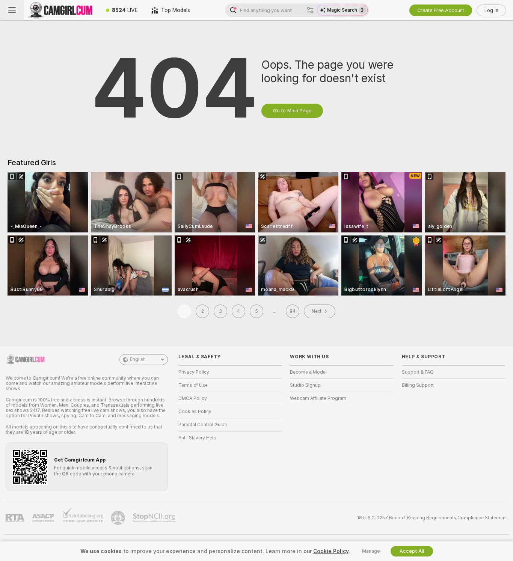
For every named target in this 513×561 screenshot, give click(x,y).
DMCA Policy (192, 398)
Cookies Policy (194, 411)
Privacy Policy (193, 372)
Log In (491, 10)
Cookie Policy (331, 551)
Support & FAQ (418, 372)
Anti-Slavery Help (197, 437)
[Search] (310, 10)
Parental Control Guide (202, 424)
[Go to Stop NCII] (155, 517)
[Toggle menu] (12, 10)
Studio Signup (305, 385)
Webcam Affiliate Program (318, 398)
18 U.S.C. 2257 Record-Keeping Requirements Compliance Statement (432, 517)
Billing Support (418, 385)
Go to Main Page (292, 110)
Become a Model (308, 372)
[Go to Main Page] (61, 10)
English (138, 359)
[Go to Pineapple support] (119, 518)
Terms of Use (193, 385)
